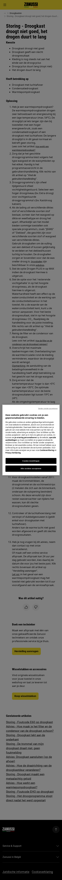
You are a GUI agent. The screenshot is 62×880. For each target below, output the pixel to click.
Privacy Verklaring (13, 453)
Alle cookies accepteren (31, 468)
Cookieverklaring (47, 450)
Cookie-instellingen (31, 461)
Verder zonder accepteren (48, 408)
